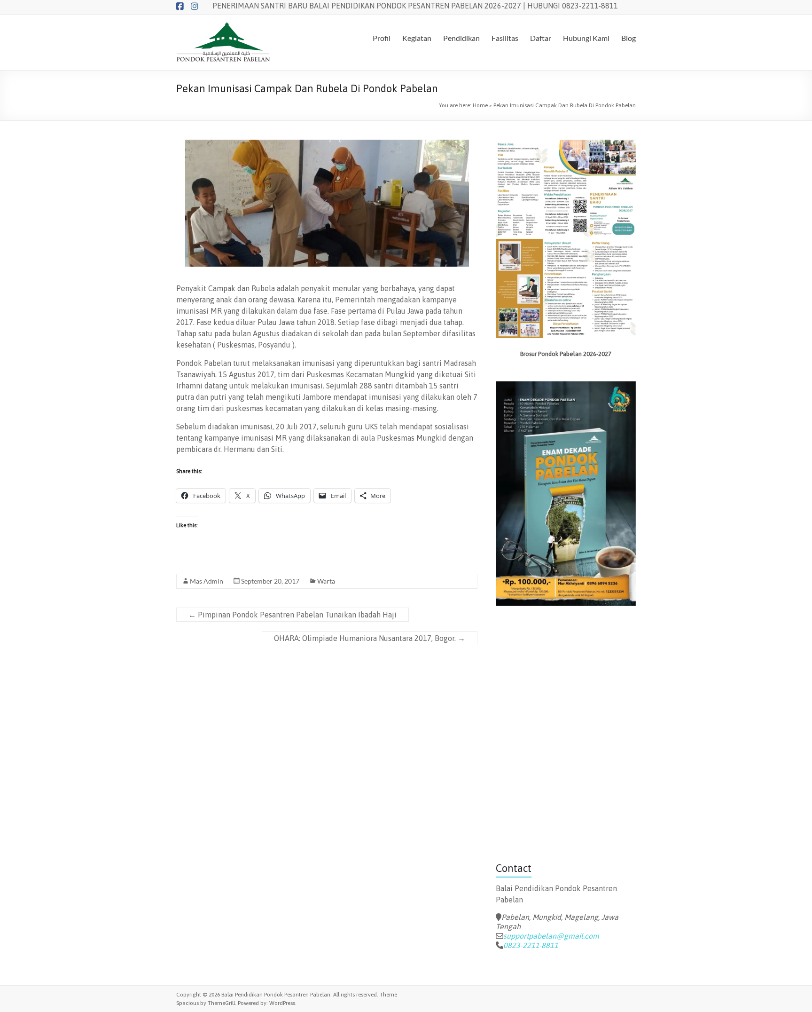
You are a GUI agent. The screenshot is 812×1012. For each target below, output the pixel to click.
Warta (326, 581)
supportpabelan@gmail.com (551, 936)
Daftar (540, 37)
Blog (628, 37)
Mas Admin (206, 581)
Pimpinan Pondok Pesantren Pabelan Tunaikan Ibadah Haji (292, 614)
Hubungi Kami (586, 37)
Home (480, 105)
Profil (381, 37)
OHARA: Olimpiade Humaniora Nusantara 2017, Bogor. (369, 638)
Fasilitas (505, 37)
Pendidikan (461, 37)
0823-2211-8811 (530, 945)
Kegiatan (416, 37)
